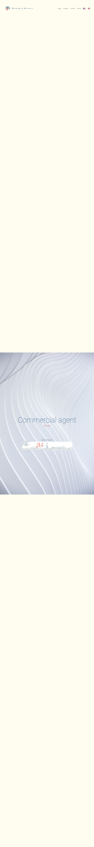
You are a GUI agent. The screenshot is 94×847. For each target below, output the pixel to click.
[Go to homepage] (19, 8)
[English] (89, 8)
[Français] (84, 8)
